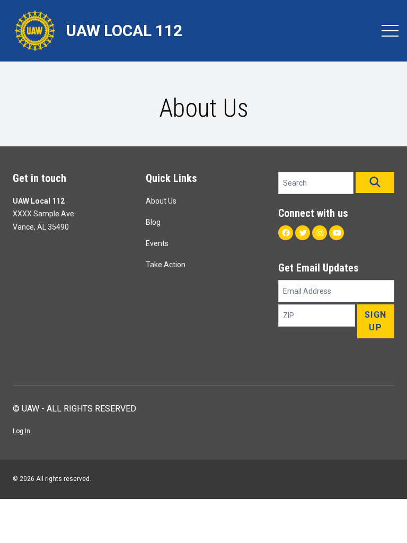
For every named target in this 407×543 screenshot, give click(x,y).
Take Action (165, 264)
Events (157, 243)
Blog (153, 222)
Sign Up (376, 321)
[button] (375, 182)
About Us (161, 201)
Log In (21, 431)
